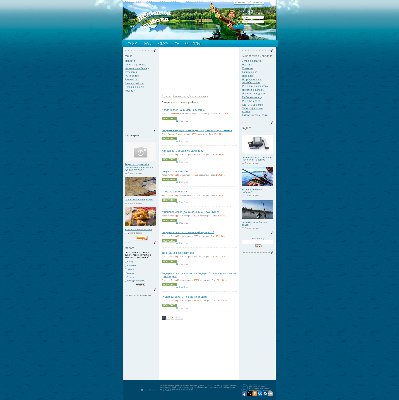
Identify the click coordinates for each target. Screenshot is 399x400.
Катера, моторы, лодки (255, 115)
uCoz (171, 391)
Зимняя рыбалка (134, 87)
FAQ (177, 43)
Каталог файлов (134, 83)
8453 (196, 154)
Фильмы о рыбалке (136, 68)
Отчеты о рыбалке (135, 64)
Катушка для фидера (175, 171)
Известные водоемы (254, 93)
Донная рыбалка (198, 96)
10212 (196, 280)
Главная (132, 43)
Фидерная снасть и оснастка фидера (184, 296)
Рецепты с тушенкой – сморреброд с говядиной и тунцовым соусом (139, 167)
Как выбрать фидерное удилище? (182, 150)
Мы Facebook (248, 11)
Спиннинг (247, 68)
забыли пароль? (255, 2)
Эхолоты (130, 277)
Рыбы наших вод (252, 97)
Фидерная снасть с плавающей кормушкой (188, 232)
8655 (196, 236)
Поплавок (247, 75)
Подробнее (169, 118)
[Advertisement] (140, 112)
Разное (129, 90)
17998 (196, 300)
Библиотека (132, 79)
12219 (196, 216)
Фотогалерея (132, 75)
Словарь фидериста (174, 191)
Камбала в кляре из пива (138, 229)
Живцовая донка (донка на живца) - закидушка (190, 212)
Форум (148, 43)
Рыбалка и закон (251, 101)
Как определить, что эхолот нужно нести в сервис (257, 158)
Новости (163, 43)
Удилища (130, 269)
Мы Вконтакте (244, 11)
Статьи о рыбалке (252, 104)
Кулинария (131, 72)
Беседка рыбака (152, 21)
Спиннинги (131, 265)
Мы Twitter (252, 11)
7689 (196, 175)
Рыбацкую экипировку (136, 281)
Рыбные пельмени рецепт (139, 199)
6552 (196, 257)
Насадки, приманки (253, 90)
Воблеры (130, 262)
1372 (198, 114)
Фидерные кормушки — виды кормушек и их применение (197, 130)
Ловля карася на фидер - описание (183, 109)
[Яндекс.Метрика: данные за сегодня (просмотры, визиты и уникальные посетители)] (148, 390)
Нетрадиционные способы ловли (252, 81)
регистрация (241, 2)
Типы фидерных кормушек (178, 252)
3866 (194, 134)
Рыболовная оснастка (255, 86)
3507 (196, 195)
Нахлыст (247, 64)
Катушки (130, 273)
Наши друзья (193, 43)
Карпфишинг (249, 72)
